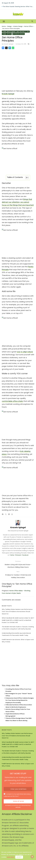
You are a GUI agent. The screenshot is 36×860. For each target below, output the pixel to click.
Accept (19, 857)
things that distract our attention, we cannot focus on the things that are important (18, 202)
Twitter (12, 555)
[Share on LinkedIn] (9, 48)
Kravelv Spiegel (8, 44)
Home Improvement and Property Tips (15, 31)
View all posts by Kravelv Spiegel (18, 531)
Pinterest (18, 555)
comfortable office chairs (12, 401)
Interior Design (18, 26)
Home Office (28, 26)
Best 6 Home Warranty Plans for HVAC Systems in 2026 (18, 6)
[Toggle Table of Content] (26, 177)
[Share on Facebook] (3, 48)
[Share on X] (6, 48)
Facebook (25, 555)
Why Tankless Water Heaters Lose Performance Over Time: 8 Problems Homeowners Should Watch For (17, 611)
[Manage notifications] (32, 856)
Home (4, 26)
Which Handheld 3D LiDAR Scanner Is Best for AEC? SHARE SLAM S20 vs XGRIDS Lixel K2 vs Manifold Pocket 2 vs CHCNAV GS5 (18, 620)
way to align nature (25, 352)
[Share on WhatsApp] (13, 48)
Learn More (10, 857)
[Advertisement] (18, 69)
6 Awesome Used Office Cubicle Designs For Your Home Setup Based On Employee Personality (20, 700)
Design (9, 26)
